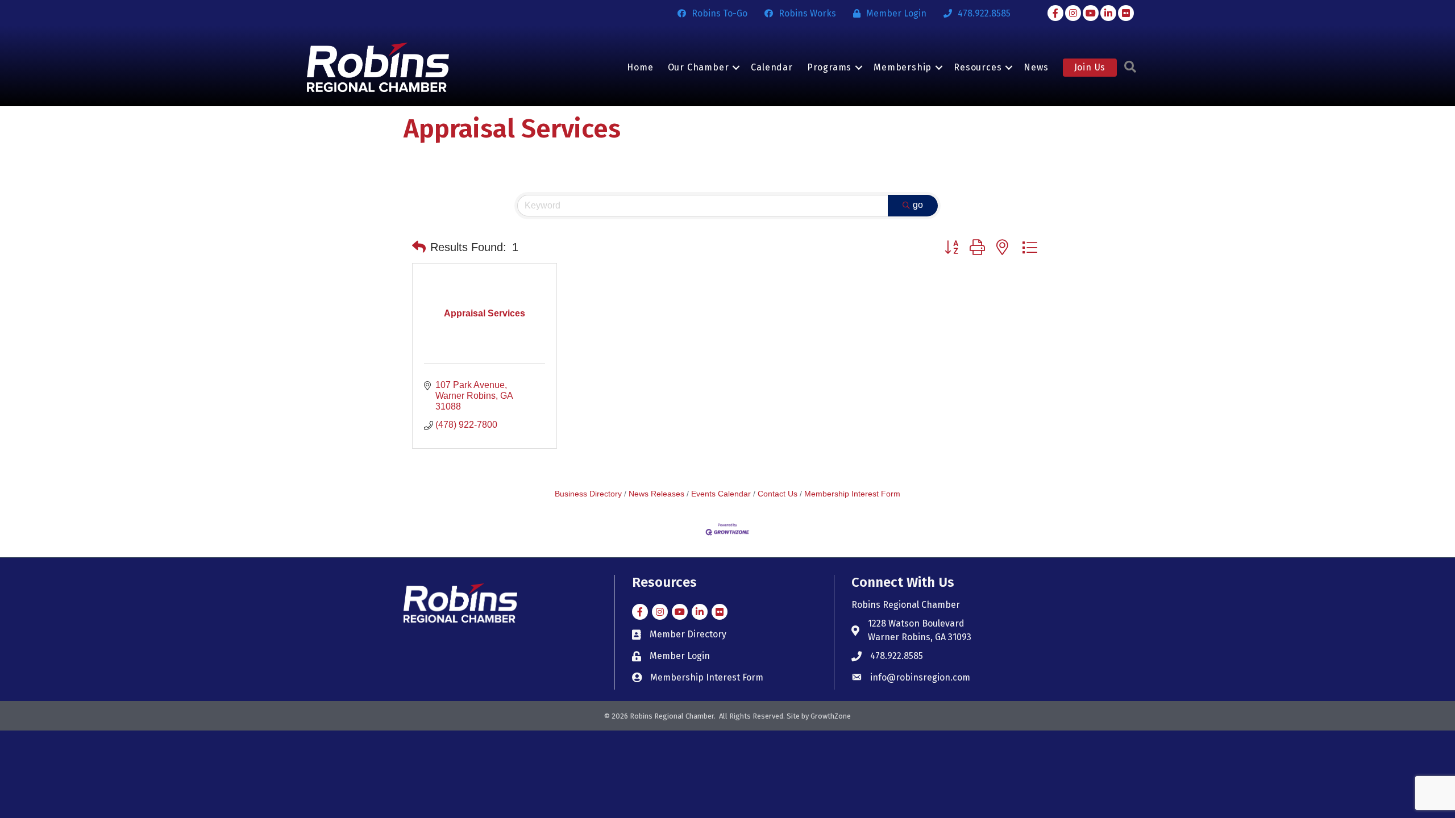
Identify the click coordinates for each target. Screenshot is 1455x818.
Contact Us (777, 494)
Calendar (771, 67)
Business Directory (588, 494)
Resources (977, 67)
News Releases (656, 494)
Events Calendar (721, 494)
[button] (419, 247)
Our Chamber (698, 67)
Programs (829, 67)
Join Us (1090, 67)
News (1036, 67)
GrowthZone (830, 716)
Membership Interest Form (852, 494)
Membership (903, 67)
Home (640, 67)
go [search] (918, 205)
